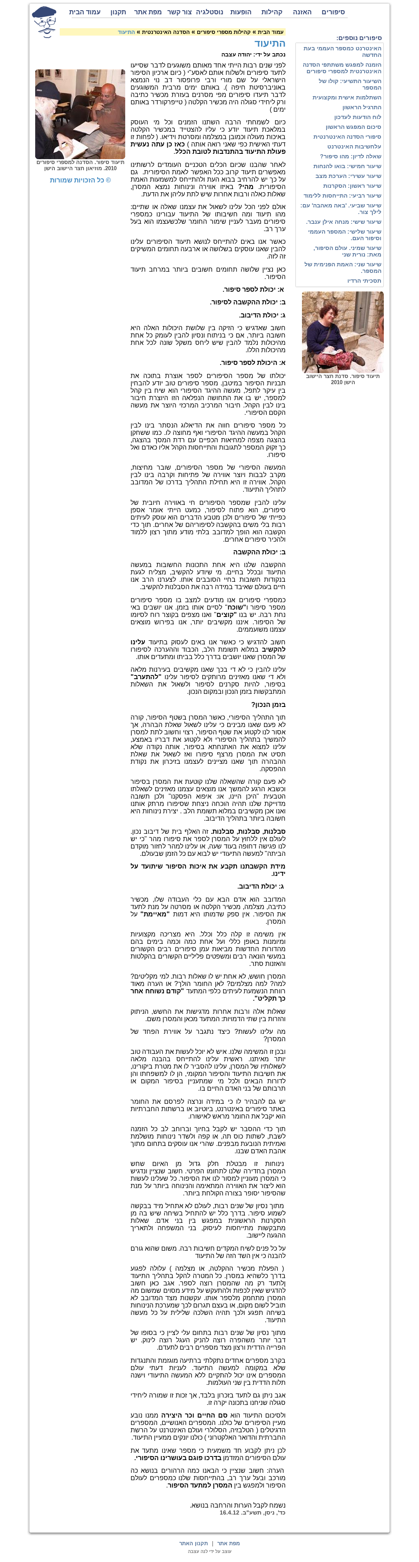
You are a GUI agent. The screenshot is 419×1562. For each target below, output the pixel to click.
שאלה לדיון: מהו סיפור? (350, 156)
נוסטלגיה (209, 12)
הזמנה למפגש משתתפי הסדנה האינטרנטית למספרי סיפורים (342, 67)
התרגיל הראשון (361, 107)
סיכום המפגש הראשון (353, 127)
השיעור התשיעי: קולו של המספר (350, 84)
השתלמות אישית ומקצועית (347, 97)
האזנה (302, 12)
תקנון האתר (193, 1543)
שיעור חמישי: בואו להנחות (347, 166)
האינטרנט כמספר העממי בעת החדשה (342, 51)
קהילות (271, 12)
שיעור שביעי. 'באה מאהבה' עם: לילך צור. (340, 208)
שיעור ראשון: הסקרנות (352, 185)
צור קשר (179, 12)
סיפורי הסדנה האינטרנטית (347, 136)
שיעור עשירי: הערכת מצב (348, 176)
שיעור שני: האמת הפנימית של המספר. (342, 267)
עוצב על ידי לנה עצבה (210, 1551)
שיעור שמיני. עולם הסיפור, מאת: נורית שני (347, 251)
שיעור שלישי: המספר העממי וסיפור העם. (344, 234)
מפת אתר (148, 12)
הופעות (241, 12)
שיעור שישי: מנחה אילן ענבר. (343, 221)
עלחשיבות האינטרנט (354, 146)
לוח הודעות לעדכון (357, 117)
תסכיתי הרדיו (364, 280)
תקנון (118, 12)
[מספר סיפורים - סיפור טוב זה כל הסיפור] (44, 22)
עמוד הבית (86, 12)
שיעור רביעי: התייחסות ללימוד (342, 195)
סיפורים (333, 12)
